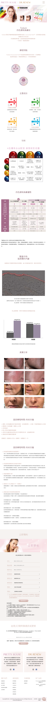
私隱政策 (39, 699)
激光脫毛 (14, 691)
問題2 (8, 591)
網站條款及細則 (4, 687)
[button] (43, 2)
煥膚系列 (14, 687)
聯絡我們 (3, 683)
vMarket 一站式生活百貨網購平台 (40, 685)
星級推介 (26, 683)
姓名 (8, 561)
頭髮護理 (14, 694)
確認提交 (23, 600)
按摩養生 (14, 689)
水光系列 (14, 685)
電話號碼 (9, 565)
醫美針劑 (14, 683)
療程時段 (9, 583)
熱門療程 (14, 681)
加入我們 (3, 685)
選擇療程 (9, 574)
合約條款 (3, 689)
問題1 (8, 587)
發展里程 (3, 681)
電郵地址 (9, 570)
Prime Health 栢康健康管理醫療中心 (41, 681)
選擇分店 (9, 578)
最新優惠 (26, 681)
